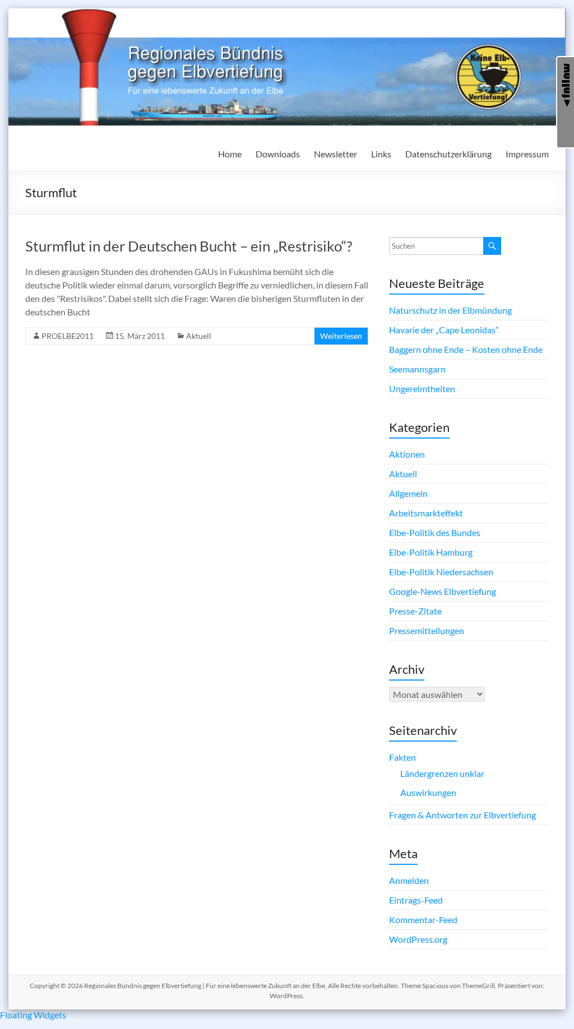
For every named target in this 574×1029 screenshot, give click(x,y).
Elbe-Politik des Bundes (434, 532)
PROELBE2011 (67, 336)
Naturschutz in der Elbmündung (450, 310)
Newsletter (335, 153)
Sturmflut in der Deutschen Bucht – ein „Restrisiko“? (188, 246)
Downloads (278, 153)
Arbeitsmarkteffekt (426, 512)
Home (230, 153)
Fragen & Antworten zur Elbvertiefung (462, 814)
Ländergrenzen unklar (442, 773)
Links (381, 153)
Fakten (402, 757)
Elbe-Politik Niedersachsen (441, 571)
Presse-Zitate (415, 611)
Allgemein (408, 493)
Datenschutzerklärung (448, 153)
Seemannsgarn (417, 369)
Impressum (527, 153)
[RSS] (565, 129)
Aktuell (198, 336)
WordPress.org (418, 939)
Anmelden (409, 880)
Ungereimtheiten (422, 388)
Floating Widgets (33, 1014)
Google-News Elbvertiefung (442, 591)
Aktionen (407, 454)
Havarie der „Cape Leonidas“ (444, 329)
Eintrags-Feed (416, 900)
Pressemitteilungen (426, 630)
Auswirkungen (428, 792)
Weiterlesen (341, 336)
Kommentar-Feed (423, 919)
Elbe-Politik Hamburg (431, 552)
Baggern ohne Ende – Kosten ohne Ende (466, 349)
